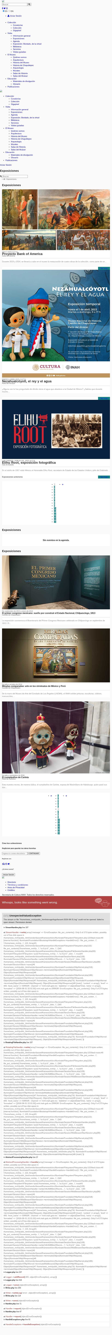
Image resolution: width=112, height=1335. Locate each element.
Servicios (17, 49)
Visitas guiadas (19, 52)
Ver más (104, 268)
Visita (10, 33)
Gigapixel (17, 30)
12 (55, 514)
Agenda (16, 41)
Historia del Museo (21, 62)
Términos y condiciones (18, 885)
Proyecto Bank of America (22, 254)
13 (55, 516)
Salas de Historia (20, 73)
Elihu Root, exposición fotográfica (29, 462)
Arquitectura (18, 60)
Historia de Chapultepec (23, 65)
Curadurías (18, 25)
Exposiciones (18, 38)
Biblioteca (17, 46)
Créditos (11, 890)
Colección (12, 22)
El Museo (12, 55)
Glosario (16, 84)
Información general (21, 36)
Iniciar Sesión (15, 16)
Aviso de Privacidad (16, 887)
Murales (16, 70)
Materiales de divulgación (24, 81)
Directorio (12, 882)
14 (55, 519)
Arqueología (18, 68)
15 (55, 522)
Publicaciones (13, 87)
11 (55, 511)
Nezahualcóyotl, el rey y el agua (26, 381)
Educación (12, 79)
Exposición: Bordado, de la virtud (27, 44)
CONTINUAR (33, 853)
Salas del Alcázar (20, 76)
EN (12, 11)
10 (55, 508)
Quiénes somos (19, 57)
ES (6, 11)
